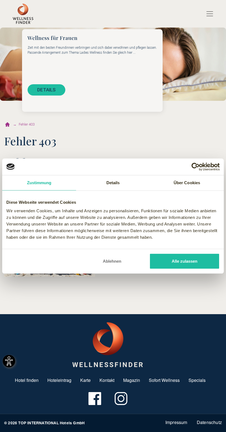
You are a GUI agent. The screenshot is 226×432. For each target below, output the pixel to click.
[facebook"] (94, 398)
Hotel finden (27, 380)
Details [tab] (113, 182)
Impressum (176, 422)
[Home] (23, 13)
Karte (85, 380)
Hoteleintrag (59, 380)
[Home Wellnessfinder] (107, 344)
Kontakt (106, 380)
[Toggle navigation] (209, 13)
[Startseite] (7, 124)
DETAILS (46, 90)
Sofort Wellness (164, 380)
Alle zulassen (184, 261)
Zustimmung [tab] (39, 182)
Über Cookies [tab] (187, 182)
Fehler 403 (26, 124)
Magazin (131, 380)
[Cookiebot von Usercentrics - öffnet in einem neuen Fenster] (195, 166)
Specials (197, 380)
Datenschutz (209, 422)
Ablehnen (112, 261)
